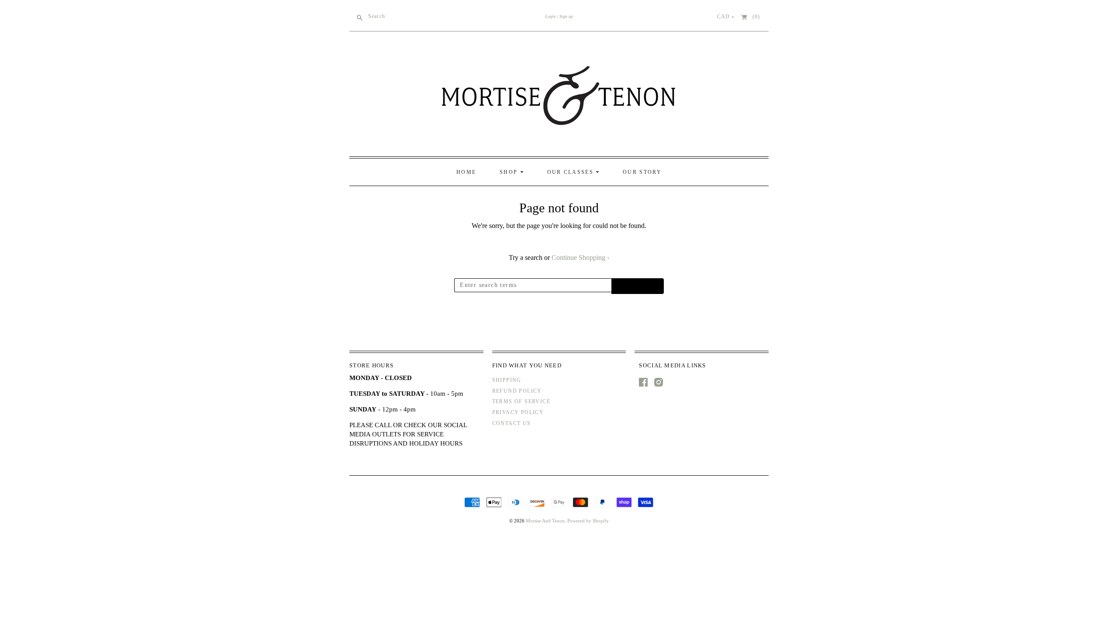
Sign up (566, 16)
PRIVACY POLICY (518, 412)
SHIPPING (506, 380)
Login (550, 16)
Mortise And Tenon (545, 520)
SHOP (510, 172)
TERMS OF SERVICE (521, 401)
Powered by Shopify (588, 520)
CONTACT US (511, 423)
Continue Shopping (580, 257)
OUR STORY (642, 172)
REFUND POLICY (517, 391)
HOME (466, 172)
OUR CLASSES (571, 172)
